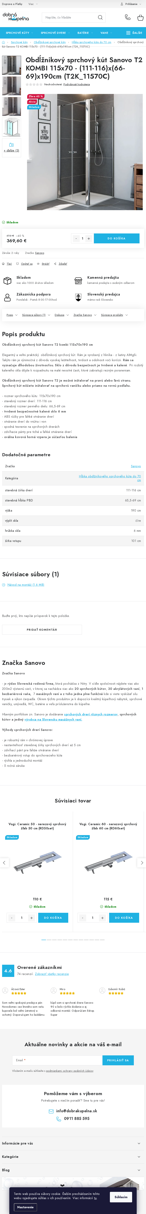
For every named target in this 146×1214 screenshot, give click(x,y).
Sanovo (39, 253)
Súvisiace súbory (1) (34, 315)
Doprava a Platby (12, 4)
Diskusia (59, 315)
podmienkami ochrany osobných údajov (70, 1071)
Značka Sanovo (83, 315)
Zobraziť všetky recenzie (52, 974)
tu (95, 1198)
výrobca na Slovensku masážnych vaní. (53, 719)
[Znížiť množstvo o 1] (76, 238)
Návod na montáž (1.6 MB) (25, 585)
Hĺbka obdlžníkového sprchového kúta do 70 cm (110, 478)
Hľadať (100, 18)
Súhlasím (121, 1197)
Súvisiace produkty (112, 315)
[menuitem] (19, 33)
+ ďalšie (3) (11, 150)
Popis (10, 315)
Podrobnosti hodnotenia (76, 84)
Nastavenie (25, 1207)
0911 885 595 (128, 17)
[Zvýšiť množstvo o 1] (88, 238)
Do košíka (117, 238)
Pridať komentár (42, 630)
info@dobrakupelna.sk (76, 1111)
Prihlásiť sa (118, 1060)
